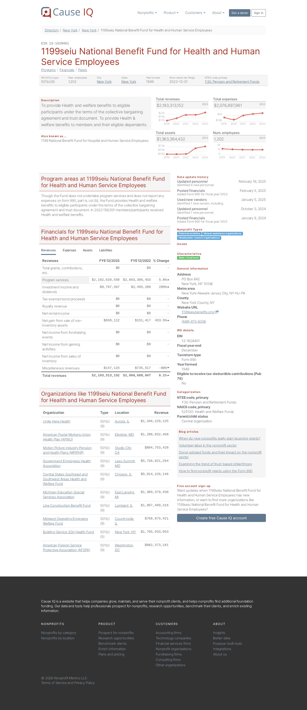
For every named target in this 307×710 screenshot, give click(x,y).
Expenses (69, 250)
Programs (48, 70)
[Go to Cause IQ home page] (67, 12)
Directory (52, 30)
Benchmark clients (112, 643)
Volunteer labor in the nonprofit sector (208, 445)
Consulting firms (168, 659)
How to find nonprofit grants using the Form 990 (215, 471)
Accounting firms (169, 633)
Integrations (222, 649)
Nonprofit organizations (173, 649)
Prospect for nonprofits (116, 633)
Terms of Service (54, 683)
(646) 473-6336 (194, 321)
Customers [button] (194, 13)
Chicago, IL (123, 474)
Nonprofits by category (58, 633)
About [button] (217, 13)
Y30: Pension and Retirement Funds (232, 81)
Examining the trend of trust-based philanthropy (215, 464)
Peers (82, 70)
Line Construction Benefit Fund (67, 505)
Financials (67, 70)
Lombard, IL (124, 505)
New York (70, 30)
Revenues (48, 250)
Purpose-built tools (227, 643)
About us (220, 654)
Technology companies (173, 638)
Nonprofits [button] (146, 13)
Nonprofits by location (58, 638)
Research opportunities (116, 638)
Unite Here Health (56, 421)
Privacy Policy (84, 683)
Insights (219, 633)
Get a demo (239, 13)
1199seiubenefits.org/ (199, 312)
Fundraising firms (169, 654)
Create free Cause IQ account (221, 518)
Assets (87, 250)
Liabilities (105, 250)
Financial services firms (173, 643)
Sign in (258, 13)
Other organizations (171, 665)
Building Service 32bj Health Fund (68, 532)
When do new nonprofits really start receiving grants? (219, 438)
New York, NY (125, 532)
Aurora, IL (122, 421)
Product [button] (170, 13)
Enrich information (112, 649)
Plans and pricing (111, 654)
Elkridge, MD (124, 434)
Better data (221, 638)
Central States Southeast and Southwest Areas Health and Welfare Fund (65, 479)
